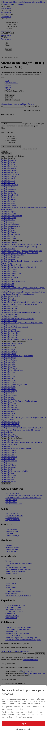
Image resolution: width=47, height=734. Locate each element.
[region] (23, 709)
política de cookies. (25, 717)
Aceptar (23, 723)
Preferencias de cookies (23, 729)
